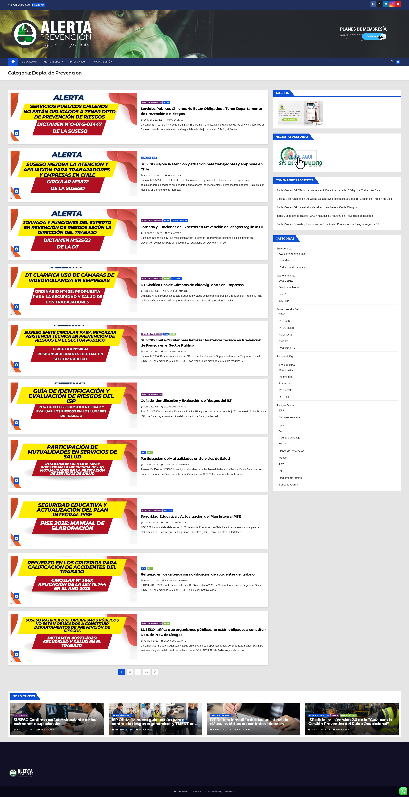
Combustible (286, 370)
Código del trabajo (290, 437)
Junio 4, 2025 (151, 407)
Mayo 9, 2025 (151, 465)
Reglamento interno (290, 478)
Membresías (52, 61)
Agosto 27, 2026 (26, 729)
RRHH (166, 279)
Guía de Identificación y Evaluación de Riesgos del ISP (186, 400)
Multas (283, 457)
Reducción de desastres (293, 267)
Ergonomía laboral (122, 715)
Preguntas (78, 61)
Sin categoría (21, 715)
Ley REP (284, 294)
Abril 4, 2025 (151, 641)
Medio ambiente (286, 275)
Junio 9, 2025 (151, 351)
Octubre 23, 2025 (154, 120)
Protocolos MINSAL (288, 309)
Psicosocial (285, 334)
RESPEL (284, 397)
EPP (281, 410)
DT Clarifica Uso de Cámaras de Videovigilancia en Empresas (192, 285)
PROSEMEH (286, 328)
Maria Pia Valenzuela (176, 465)
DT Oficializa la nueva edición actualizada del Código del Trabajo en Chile (337, 190)
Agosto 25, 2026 (321, 729)
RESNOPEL (286, 390)
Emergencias (284, 248)
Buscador (29, 61)
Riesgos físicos (285, 405)
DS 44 (166, 102)
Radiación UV (287, 348)
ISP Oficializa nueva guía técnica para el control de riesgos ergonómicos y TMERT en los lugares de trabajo (153, 723)
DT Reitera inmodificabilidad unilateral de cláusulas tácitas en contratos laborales (249, 721)
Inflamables (285, 376)
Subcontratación (288, 484)
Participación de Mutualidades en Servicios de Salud (185, 458)
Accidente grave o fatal (292, 253)
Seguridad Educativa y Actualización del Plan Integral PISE (191, 516)
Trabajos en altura (289, 417)
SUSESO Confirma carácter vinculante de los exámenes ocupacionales (55, 721)
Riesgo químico (286, 365)
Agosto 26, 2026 (124, 729)
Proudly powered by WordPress (189, 791)
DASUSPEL (286, 280)
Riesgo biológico (286, 356)
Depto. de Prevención (152, 102)
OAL (154, 158)
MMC (282, 314)
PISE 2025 (168, 510)
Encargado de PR (179, 221)
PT (280, 471)
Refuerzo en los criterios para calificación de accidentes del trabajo (198, 574)
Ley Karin (146, 158)
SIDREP (284, 301)
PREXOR (284, 321)
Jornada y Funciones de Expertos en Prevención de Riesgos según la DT (202, 227)
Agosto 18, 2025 (153, 175)
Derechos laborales (221, 715)
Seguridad (176, 279)
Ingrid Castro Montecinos (291, 215)
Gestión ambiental (289, 287)
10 (146, 671)
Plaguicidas (286, 383)
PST (281, 464)
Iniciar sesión (102, 61)
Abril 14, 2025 (152, 580)
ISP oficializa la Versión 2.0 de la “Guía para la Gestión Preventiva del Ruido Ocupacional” (350, 721)
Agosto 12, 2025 (153, 233)
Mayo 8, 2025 (151, 522)
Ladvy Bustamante (176, 291)
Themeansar (229, 791)
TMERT (283, 341)
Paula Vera (176, 120)
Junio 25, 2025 (152, 291)
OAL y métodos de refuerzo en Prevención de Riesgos (325, 207)
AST (281, 431)
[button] (392, 61)
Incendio (284, 260)
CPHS (282, 444)
